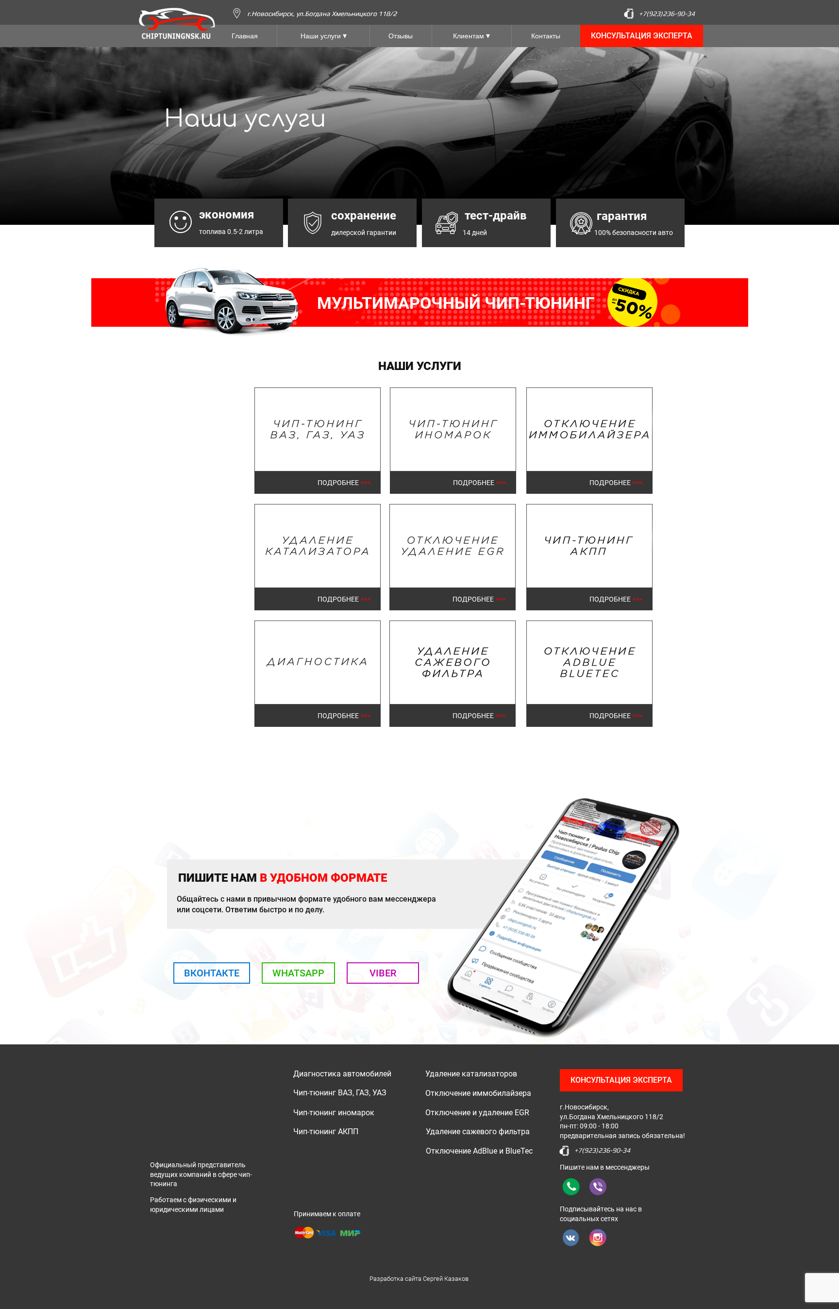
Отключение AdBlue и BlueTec (479, 1151)
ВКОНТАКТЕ (211, 973)
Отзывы (400, 36)
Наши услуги (321, 36)
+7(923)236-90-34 (667, 13)
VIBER (382, 973)
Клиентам (468, 36)
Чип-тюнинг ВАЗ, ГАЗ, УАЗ (339, 1092)
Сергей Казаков (446, 1278)
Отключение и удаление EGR (477, 1112)
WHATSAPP (298, 973)
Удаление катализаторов (471, 1073)
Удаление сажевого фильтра (478, 1131)
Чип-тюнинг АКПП (325, 1131)
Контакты (545, 36)
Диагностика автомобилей (342, 1073)
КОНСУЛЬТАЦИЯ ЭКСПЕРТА (641, 35)
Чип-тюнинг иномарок (333, 1112)
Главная (245, 36)
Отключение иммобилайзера (478, 1093)
